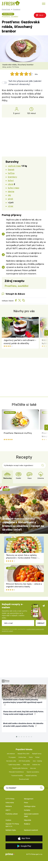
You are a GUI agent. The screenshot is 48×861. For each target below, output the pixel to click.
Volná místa (10, 802)
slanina (11, 191)
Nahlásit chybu (11, 830)
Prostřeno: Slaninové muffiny (18, 433)
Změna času (22, 757)
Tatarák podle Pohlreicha (19, 768)
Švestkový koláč (24, 779)
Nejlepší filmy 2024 (23, 753)
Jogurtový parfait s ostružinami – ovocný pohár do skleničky (20, 342)
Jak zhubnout (11, 753)
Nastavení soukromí (31, 830)
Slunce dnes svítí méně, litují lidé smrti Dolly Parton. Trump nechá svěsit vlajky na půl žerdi (23, 713)
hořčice (11, 173)
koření (11, 180)
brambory (12, 177)
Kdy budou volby (11, 761)
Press (26, 802)
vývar (10, 206)
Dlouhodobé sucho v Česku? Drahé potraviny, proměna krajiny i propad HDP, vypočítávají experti (22, 701)
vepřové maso (14, 166)
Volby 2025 (26, 764)
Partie (31, 757)
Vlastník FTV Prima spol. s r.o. (12, 825)
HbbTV (8, 810)
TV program (12, 757)
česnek (11, 169)
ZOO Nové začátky (24, 761)
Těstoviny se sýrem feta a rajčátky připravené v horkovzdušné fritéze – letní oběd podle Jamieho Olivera (22, 558)
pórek (10, 198)
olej (9, 195)
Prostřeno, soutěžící (10, 16)
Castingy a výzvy (29, 806)
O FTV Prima (10, 799)
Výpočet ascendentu (33, 772)
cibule (10, 184)
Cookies (8, 820)
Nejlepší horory (36, 753)
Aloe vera (33, 768)
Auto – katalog (37, 761)
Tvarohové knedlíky (17, 775)
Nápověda (27, 820)
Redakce (27, 824)
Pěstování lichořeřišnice (16, 772)
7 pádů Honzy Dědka (14, 764)
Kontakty (27, 810)
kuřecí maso (13, 187)
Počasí (37, 757)
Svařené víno (36, 764)
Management (28, 799)
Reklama (9, 806)
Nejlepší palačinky (31, 775)
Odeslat (41, 623)
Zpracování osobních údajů (31, 815)
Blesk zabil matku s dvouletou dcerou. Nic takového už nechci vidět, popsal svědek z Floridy (23, 724)
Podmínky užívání (12, 814)
